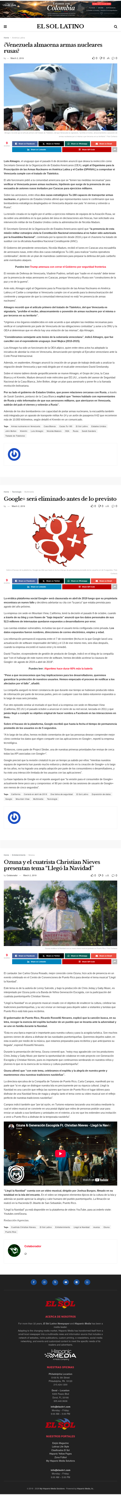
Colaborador (12, 875)
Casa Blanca (50, 426)
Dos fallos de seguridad (62, 794)
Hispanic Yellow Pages (60, 1453)
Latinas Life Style (60, 1446)
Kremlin (23, 431)
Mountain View (23, 799)
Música (32, 855)
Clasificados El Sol (60, 1450)
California (15, 794)
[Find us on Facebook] (34, 1282)
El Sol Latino (82, 426)
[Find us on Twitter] (55, 1282)
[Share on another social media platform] (114, 149)
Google (8, 799)
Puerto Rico (10, 1231)
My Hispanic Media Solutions (60, 1460)
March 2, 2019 (17, 58)
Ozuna (107, 1227)
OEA (67, 431)
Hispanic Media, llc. (85, 1488)
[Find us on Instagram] (44, 1282)
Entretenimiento (19, 855)
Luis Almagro (37, 431)
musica (96, 1227)
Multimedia (29, 491)
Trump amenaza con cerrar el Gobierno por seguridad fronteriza (68, 266)
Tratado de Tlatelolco (15, 435)
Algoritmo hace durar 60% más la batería (68, 668)
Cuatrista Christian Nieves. (23, 1227)
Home (6, 37)
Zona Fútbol (61, 1457)
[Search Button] (115, 26)
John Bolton (11, 431)
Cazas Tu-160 (65, 426)
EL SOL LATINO (60, 26)
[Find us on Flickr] (77, 1282)
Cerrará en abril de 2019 (35, 794)
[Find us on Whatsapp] (87, 1282)
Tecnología (16, 491)
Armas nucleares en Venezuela (25, 426)
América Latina (18, 37)
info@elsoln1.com (60, 1406)
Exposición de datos (101, 794)
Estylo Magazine (60, 1443)
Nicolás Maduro (54, 431)
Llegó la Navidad (82, 1227)
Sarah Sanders (89, 431)
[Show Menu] (5, 26)
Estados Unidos (98, 426)
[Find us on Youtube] (66, 1282)
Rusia (75, 431)
